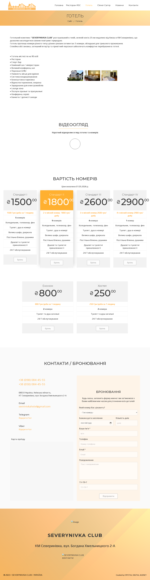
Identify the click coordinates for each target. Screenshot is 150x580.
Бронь (20, 259)
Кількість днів (122, 418)
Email (82, 449)
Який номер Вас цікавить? (92, 407)
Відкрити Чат (25, 418)
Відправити (108, 496)
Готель (89, 5)
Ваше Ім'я (84, 428)
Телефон (83, 439)
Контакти (133, 5)
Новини (119, 5)
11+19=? (83, 482)
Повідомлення (86, 460)
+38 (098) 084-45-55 (32, 379)
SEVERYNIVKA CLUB (22, 575)
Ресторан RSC (73, 5)
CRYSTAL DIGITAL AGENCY (135, 575)
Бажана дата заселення (90, 418)
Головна (59, 5)
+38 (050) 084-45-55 (32, 384)
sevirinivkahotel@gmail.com (35, 406)
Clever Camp (104, 5)
